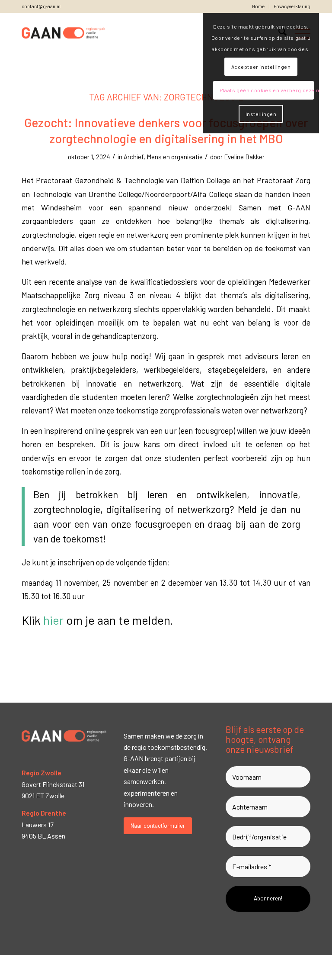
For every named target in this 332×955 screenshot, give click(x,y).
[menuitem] (258, 6)
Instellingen (261, 114)
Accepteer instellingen (261, 67)
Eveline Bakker (244, 157)
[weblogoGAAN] (64, 32)
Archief (134, 157)
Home (258, 6)
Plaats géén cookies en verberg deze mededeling (267, 90)
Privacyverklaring (292, 6)
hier (53, 620)
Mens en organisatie (175, 157)
